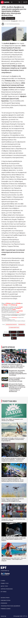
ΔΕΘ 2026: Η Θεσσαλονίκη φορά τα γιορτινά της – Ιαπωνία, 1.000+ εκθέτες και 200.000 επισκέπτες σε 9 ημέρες (12, 366)
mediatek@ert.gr (5, 570)
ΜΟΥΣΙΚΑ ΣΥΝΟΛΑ (5, 597)
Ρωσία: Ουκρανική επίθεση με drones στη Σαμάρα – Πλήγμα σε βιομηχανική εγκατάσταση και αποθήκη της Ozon (12, 500)
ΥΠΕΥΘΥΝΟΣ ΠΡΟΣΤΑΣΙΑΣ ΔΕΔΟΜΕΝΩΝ (10, 606)
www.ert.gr (3, 616)
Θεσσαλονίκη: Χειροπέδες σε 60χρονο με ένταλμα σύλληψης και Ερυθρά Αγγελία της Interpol (18, 373)
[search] (19, 2)
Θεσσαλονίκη (21, 324)
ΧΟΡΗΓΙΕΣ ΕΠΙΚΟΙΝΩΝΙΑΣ (7, 589)
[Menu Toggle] (12, 2)
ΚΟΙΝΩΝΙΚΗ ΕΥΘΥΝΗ (5, 600)
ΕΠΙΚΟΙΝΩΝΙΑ (4, 603)
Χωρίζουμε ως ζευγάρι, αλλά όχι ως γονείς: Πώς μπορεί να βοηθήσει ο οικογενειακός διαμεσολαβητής (13, 439)
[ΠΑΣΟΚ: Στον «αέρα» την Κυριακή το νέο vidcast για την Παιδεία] (14, 411)
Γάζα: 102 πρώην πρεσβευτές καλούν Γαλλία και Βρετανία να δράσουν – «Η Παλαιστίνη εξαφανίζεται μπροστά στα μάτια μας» (13, 460)
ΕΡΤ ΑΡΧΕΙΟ (3, 591)
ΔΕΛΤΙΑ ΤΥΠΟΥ (4, 586)
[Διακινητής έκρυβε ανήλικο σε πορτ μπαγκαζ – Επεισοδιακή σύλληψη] (4, 379)
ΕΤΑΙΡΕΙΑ (3, 580)
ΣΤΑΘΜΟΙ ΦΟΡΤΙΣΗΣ (14, 327)
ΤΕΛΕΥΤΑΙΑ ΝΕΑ (9, 401)
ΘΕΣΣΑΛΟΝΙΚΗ (10, 18)
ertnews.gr (14, 317)
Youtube (20, 311)
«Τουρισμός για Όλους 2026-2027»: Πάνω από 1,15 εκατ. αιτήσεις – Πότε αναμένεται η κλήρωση (13, 559)
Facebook (18, 308)
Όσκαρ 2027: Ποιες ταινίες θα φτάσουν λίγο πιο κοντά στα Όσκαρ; (13, 519)
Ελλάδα (18, 303)
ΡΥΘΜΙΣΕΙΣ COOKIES (5, 608)
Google (21, 307)
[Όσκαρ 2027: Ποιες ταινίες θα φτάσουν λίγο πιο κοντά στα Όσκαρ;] (14, 511)
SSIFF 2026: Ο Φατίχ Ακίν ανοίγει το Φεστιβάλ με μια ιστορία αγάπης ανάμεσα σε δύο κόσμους (13, 539)
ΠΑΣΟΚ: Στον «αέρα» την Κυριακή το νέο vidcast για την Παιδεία (12, 419)
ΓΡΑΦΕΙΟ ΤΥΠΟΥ (5, 583)
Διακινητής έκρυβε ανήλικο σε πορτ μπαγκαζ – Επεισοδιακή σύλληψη (17, 379)
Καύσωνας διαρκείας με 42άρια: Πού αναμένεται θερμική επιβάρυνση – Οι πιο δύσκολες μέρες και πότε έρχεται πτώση (12, 480)
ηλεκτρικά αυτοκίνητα (11, 324)
